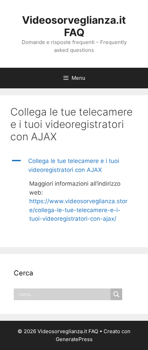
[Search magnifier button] (116, 294)
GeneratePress (74, 339)
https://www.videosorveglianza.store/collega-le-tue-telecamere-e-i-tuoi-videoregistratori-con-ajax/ (78, 210)
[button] (74, 165)
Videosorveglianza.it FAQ (74, 26)
